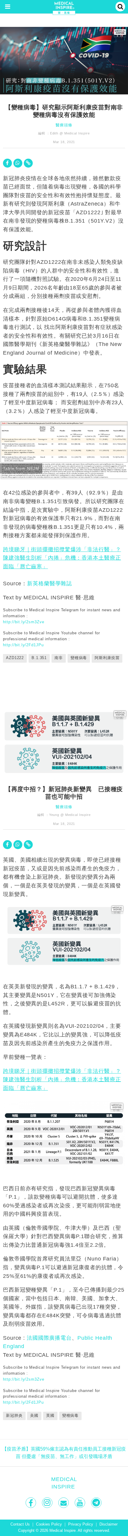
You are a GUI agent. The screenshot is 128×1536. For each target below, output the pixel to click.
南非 (58, 658)
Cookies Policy (49, 1524)
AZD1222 (15, 658)
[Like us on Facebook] (31, 1502)
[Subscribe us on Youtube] (80, 1502)
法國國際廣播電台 (49, 1338)
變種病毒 (79, 658)
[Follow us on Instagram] (48, 1502)
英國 (50, 1416)
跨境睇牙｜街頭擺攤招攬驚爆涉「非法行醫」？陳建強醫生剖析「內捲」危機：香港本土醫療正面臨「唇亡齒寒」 (62, 557)
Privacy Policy (80, 1524)
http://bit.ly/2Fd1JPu (23, 645)
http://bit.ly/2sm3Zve (23, 622)
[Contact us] (64, 1502)
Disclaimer (108, 1524)
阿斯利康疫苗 (107, 658)
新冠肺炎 (14, 1416)
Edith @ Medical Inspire (70, 133)
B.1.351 (39, 658)
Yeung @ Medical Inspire (70, 815)
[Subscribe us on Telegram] (97, 1502)
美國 (34, 1416)
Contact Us (20, 1524)
